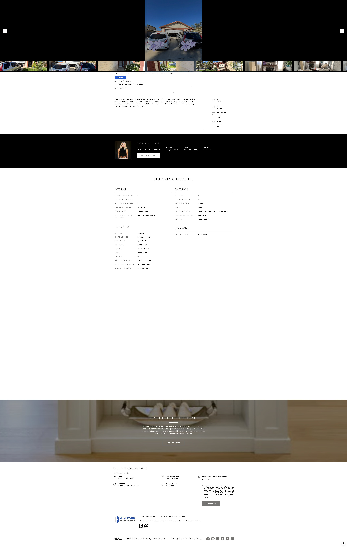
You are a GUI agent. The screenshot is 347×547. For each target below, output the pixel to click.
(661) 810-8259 (172, 150)
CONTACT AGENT (148, 155)
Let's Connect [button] (173, 443)
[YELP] (232, 538)
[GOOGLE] (217, 538)
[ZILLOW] (213, 538)
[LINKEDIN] (227, 538)
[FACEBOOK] (222, 538)
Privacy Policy (195, 539)
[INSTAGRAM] (208, 538)
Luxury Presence (159, 539)
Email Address (208, 480)
